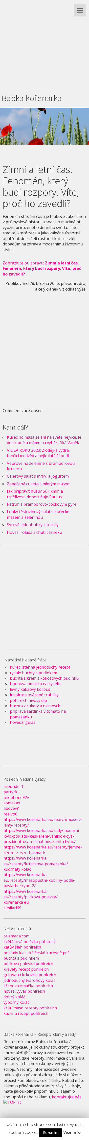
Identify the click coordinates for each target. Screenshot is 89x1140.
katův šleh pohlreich (22, 947)
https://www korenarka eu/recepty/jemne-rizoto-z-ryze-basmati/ (42, 849)
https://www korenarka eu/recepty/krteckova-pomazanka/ (35, 860)
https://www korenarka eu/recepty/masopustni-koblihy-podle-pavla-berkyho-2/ (39, 880)
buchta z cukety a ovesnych (35, 705)
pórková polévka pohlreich (28, 963)
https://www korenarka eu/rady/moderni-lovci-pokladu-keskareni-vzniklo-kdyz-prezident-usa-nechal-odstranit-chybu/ (41, 836)
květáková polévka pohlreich (30, 941)
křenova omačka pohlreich (28, 985)
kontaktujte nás (66, 1097)
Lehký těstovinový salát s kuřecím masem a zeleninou (38, 514)
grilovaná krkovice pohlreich (29, 974)
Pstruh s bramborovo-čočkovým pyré (41, 504)
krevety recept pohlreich (26, 969)
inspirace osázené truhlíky (34, 694)
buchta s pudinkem (21, 958)
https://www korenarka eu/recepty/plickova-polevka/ (30, 894)
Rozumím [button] (50, 1132)
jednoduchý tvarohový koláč (29, 980)
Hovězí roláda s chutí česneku (34, 532)
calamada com (16, 936)
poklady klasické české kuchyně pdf (36, 952)
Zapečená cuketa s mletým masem (38, 483)
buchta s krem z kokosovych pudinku (44, 678)
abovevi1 (11, 808)
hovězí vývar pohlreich (24, 991)
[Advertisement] (44, 44)
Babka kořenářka (32, 98)
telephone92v (16, 797)
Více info (72, 1132)
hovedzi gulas (22, 722)
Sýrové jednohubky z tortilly (33, 524)
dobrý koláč (14, 997)
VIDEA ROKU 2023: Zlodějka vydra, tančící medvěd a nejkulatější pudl (38, 453)
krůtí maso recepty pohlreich (30, 1008)
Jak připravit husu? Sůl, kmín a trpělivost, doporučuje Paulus (35, 493)
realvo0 (10, 814)
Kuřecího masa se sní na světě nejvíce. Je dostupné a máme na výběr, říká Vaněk (44, 439)
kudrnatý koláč (17, 869)
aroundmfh (13, 786)
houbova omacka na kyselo (35, 683)
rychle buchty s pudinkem (33, 672)
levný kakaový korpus (30, 689)
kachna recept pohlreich (25, 1013)
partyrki (10, 792)
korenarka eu (16, 902)
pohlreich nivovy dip (28, 700)
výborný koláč (16, 1002)
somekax (11, 803)
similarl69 (12, 908)
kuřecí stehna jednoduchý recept (40, 667)
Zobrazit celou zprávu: (42, 268)
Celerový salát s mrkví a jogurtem (38, 476)
